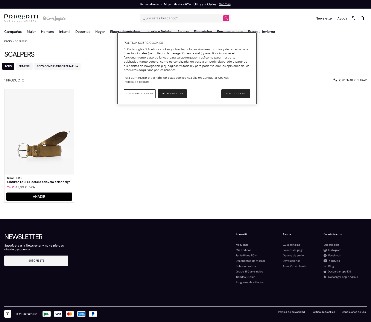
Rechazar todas (172, 93)
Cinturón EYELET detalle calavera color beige (38, 182)
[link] (39, 132)
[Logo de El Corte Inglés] (53, 18)
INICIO (8, 41)
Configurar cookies (139, 93)
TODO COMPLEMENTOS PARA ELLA (57, 66)
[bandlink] (225, 4)
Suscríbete (36, 260)
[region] (187, 68)
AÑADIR (39, 196)
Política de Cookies (323, 312)
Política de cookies (136, 81)
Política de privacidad (291, 312)
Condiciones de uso (354, 312)
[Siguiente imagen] (69, 131)
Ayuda (342, 18)
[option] (39, 132)
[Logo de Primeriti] (22, 18)
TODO (8, 66)
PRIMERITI (24, 66)
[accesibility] (7, 314)
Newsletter (324, 18)
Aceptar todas (236, 93)
